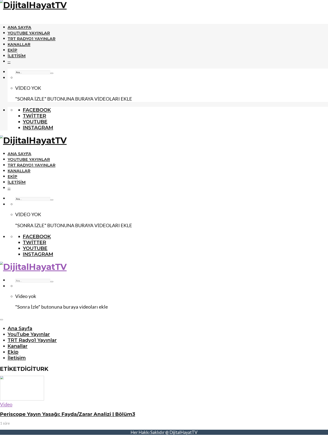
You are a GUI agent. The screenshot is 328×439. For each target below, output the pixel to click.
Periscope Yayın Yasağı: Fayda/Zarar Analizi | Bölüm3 (67, 414)
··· (9, 61)
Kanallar (19, 44)
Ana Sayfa (19, 27)
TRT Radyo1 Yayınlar (31, 38)
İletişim (17, 55)
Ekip (12, 50)
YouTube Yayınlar (29, 33)
